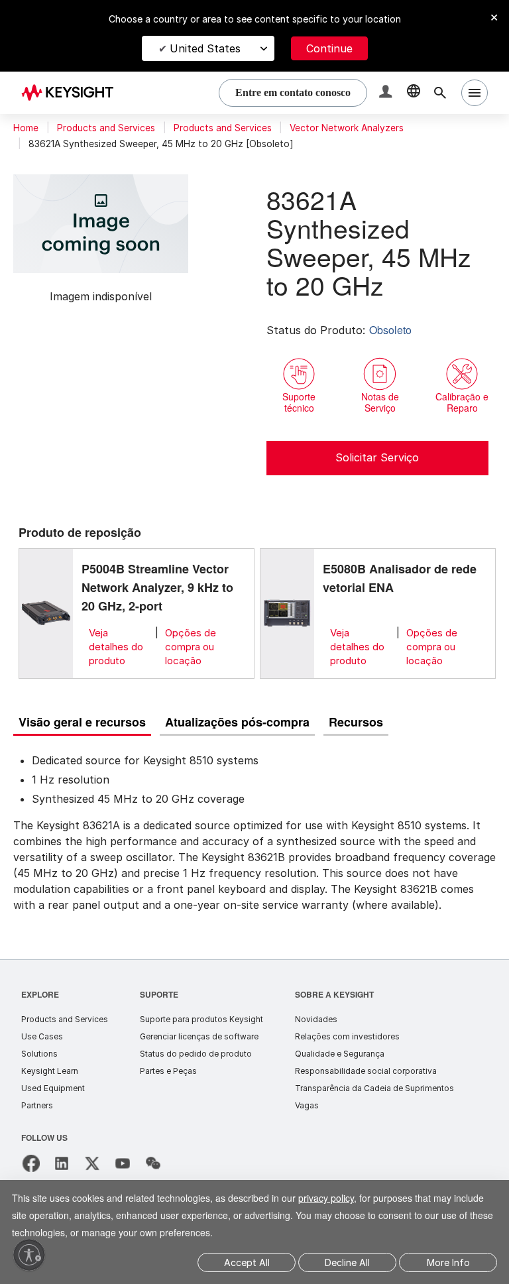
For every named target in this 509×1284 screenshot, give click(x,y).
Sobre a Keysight (334, 994)
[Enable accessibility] (29, 1255)
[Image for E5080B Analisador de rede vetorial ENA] (286, 613)
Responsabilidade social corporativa (366, 1071)
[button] (387, 93)
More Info (448, 1262)
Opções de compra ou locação (190, 646)
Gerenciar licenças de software (199, 1036)
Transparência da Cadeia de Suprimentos (374, 1088)
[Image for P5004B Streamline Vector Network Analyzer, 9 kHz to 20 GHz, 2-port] (45, 613)
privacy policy (343, 1197)
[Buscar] (440, 93)
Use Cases (42, 1036)
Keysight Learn (49, 1071)
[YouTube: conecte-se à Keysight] (123, 1163)
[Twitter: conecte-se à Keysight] (92, 1163)
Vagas (307, 1105)
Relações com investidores (347, 1036)
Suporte (159, 994)
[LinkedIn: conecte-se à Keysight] (62, 1163)
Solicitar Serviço (377, 457)
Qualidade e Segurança (339, 1054)
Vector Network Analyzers (347, 128)
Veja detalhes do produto (116, 646)
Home (25, 128)
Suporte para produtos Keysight (201, 1019)
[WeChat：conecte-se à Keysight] (153, 1163)
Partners (37, 1105)
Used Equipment (53, 1088)
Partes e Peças (168, 1071)
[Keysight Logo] (72, 93)
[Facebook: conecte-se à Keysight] (31, 1163)
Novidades (316, 1019)
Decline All (347, 1262)
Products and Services (106, 128)
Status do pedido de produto (196, 1054)
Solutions (39, 1054)
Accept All (247, 1262)
